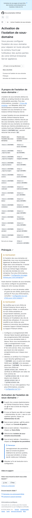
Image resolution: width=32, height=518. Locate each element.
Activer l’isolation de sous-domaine (20, 22)
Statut (3, 511)
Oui (6, 482)
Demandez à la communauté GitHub (13, 494)
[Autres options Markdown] (22, 66)
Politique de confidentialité (8, 486)
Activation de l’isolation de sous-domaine (15, 396)
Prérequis (6, 250)
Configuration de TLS (13, 389)
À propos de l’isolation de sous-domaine (14, 91)
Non (13, 482)
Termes (17, 509)
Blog (24, 511)
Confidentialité (24, 509)
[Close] (27, 3)
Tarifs (8, 511)
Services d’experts (16, 511)
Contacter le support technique (12, 496)
